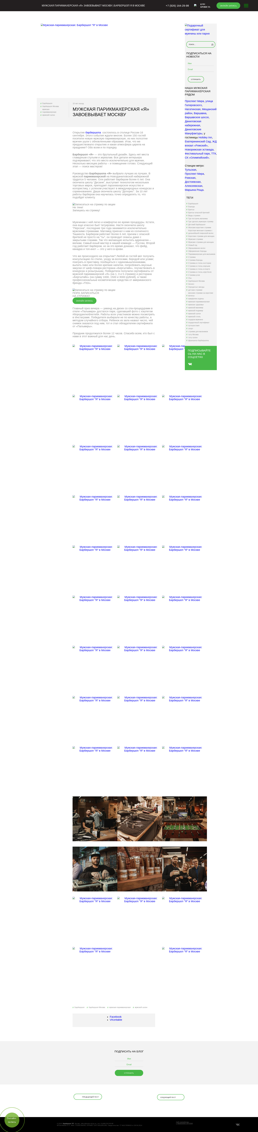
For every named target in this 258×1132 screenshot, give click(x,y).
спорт (190, 329)
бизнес (191, 284)
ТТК (213, 153)
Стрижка (192, 257)
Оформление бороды (197, 251)
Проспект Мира (194, 101)
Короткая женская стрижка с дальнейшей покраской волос (201, 232)
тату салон (193, 337)
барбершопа (93, 132)
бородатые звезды (196, 287)
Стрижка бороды (195, 260)
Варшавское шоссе (197, 117)
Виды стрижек (194, 216)
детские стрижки (195, 290)
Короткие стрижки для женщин (201, 236)
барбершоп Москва (50, 106)
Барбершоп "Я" (68, 1123)
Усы (190, 278)
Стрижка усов (194, 275)
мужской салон (48, 115)
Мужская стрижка (195, 239)
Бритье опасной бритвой (198, 213)
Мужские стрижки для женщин (201, 242)
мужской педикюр (195, 311)
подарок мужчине (195, 320)
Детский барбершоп (196, 225)
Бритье (191, 210)
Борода (191, 207)
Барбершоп (47, 103)
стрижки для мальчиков (198, 332)
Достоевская (193, 181)
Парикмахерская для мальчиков (201, 254)
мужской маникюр (195, 308)
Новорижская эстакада (199, 149)
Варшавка (200, 113)
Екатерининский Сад (198, 141)
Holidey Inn (205, 137)
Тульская (190, 169)
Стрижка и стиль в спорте (199, 269)
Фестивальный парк (197, 153)
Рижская (190, 177)
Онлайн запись (228, 6)
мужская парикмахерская (49, 110)
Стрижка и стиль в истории (199, 263)
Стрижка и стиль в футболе (200, 272)
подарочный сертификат (198, 323)
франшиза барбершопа (198, 340)
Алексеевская (193, 185)
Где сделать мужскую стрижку (200, 222)
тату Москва (193, 335)
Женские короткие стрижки (199, 228)
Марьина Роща (194, 189)
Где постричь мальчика (198, 219)
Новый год (192, 245)
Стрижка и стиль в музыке (199, 266)
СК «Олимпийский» (197, 157)
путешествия (193, 326)
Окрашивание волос (196, 248)
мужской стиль (194, 317)
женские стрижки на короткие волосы (200, 294)
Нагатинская (193, 109)
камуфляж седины (196, 299)
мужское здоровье (196, 305)
